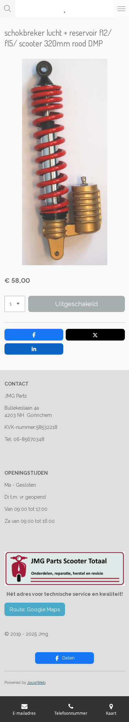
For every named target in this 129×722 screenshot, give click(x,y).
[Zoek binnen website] (7, 8)
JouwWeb (36, 682)
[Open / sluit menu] (121, 8)
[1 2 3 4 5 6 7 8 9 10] (14, 304)
